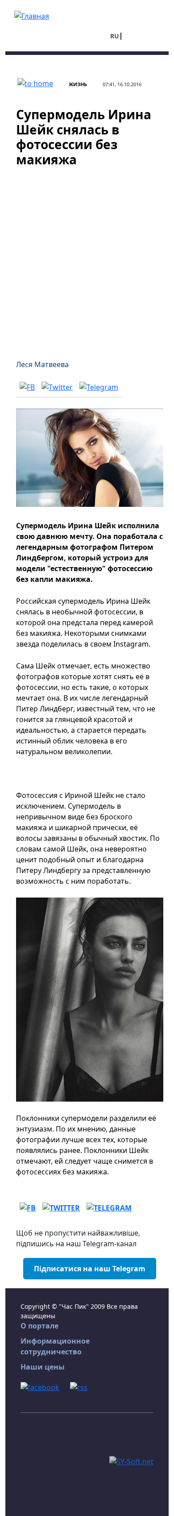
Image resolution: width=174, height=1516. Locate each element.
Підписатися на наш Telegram (89, 1269)
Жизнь (78, 84)
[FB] (27, 387)
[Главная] (31, 15)
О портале (39, 1326)
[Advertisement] (87, 258)
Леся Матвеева (42, 364)
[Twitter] (57, 387)
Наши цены (43, 1367)
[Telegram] (98, 387)
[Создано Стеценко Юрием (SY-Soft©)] (131, 1461)
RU (114, 36)
